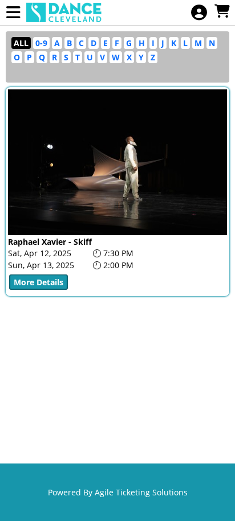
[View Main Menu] (13, 12)
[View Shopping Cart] (222, 11)
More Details (38, 282)
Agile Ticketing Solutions (141, 492)
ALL (21, 43)
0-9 (41, 43)
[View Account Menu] (199, 12)
